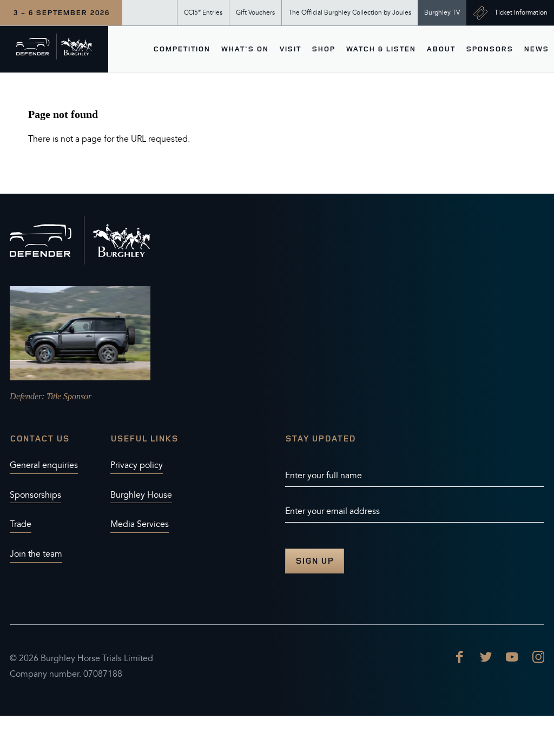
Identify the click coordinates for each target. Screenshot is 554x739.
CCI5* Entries (203, 13)
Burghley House (141, 495)
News (536, 49)
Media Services (139, 524)
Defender (26, 396)
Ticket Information (521, 13)
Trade (20, 524)
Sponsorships (35, 495)
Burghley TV (442, 13)
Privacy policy (136, 465)
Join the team (36, 554)
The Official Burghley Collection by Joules (349, 13)
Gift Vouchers (255, 13)
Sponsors (489, 49)
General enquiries (44, 465)
